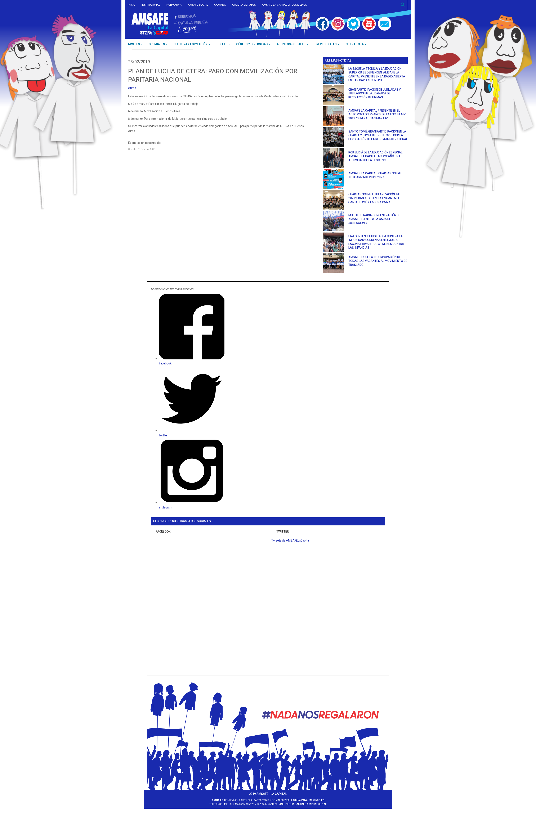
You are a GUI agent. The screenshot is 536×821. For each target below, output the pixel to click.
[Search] (403, 5)
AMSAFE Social (198, 5)
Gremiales (157, 44)
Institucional (151, 5)
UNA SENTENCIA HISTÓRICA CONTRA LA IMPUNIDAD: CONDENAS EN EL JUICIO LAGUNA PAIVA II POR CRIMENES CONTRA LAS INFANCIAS (376, 242)
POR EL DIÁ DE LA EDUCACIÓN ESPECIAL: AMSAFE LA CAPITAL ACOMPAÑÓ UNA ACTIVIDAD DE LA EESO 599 (375, 156)
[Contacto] (384, 23)
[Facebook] (322, 23)
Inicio (131, 5)
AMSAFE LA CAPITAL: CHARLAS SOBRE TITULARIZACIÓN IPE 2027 (374, 175)
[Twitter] (353, 23)
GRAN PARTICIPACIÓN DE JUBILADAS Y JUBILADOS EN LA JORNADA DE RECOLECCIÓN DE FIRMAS (374, 94)
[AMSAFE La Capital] (169, 24)
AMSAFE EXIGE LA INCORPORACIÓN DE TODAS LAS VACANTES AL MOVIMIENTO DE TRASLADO (377, 261)
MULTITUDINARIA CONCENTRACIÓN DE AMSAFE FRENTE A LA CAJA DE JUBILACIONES (374, 219)
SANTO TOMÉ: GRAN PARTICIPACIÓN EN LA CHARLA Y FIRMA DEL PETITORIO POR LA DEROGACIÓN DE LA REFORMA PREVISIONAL (378, 135)
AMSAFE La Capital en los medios (284, 5)
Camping (220, 5)
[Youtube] (369, 23)
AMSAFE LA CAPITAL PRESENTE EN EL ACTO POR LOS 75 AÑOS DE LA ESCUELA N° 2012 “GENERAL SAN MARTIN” (377, 114)
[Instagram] (338, 23)
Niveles (134, 44)
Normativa (174, 5)
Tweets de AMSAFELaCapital (290, 540)
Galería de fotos (244, 5)
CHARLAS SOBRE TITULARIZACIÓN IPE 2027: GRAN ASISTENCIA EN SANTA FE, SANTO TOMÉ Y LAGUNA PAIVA (374, 198)
